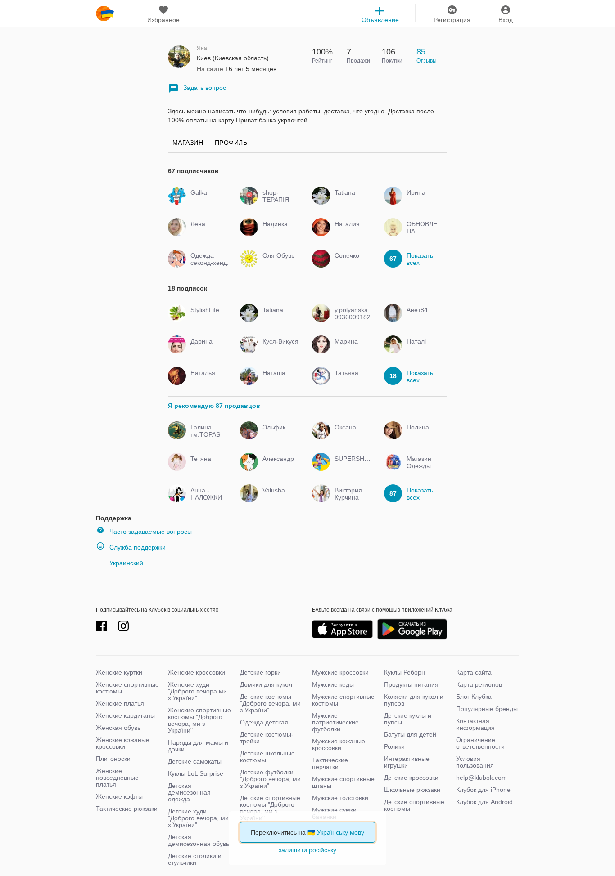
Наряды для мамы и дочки (198, 746)
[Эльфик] (279, 435)
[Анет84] (423, 318)
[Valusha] (279, 498)
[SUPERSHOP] (351, 466)
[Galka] (207, 200)
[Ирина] (423, 200)
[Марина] (351, 349)
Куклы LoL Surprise (195, 773)
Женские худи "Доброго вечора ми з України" (197, 691)
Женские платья (120, 703)
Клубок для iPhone (483, 789)
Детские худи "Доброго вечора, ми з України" (198, 818)
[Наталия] (351, 232)
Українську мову (340, 832)
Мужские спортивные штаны (343, 782)
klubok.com (105, 13)
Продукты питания (411, 684)
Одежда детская (264, 722)
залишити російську (307, 850)
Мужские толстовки (340, 797)
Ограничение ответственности (480, 743)
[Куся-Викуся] (279, 349)
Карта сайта (474, 672)
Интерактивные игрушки (407, 762)
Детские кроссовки (411, 777)
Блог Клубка (474, 696)
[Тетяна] (207, 466)
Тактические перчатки (330, 763)
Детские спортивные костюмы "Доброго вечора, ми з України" (270, 808)
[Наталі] (423, 349)
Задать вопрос (204, 87)
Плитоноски (113, 758)
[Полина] (423, 435)
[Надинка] (279, 232)
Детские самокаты (195, 761)
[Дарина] (207, 349)
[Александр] (279, 466)
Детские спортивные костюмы (414, 805)
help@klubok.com (481, 777)
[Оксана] (351, 435)
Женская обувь (118, 727)
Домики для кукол (266, 684)
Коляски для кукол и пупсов (413, 700)
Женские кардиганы (125, 715)
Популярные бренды (487, 708)
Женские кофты (119, 796)
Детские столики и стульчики (195, 859)
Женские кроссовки (196, 672)
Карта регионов (479, 684)
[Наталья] (207, 380)
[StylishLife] (207, 318)
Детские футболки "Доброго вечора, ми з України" (270, 779)
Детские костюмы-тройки (267, 738)
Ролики (394, 746)
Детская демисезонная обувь (198, 840)
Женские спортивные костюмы (127, 688)
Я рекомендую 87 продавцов (214, 405)
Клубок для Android (484, 801)
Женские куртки (119, 672)
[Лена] (207, 232)
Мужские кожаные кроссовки (338, 744)
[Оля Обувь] (279, 263)
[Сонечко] (351, 263)
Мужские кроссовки (340, 672)
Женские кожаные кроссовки (122, 743)
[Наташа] (279, 380)
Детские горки (260, 672)
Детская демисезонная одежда (189, 792)
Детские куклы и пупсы (407, 719)
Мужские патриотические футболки (335, 722)
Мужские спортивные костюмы (343, 700)
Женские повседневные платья (117, 777)
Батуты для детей (410, 734)
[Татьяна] (351, 380)
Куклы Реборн (404, 672)
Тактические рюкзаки (127, 808)
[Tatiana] (351, 200)
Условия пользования (475, 762)
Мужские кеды (333, 684)
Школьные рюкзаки (412, 789)
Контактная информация (475, 724)
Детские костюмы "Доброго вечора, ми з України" (270, 703)
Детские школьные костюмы (267, 757)
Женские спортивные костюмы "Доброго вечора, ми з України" (199, 720)
